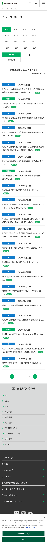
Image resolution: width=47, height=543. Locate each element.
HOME (3, 9)
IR (29, 55)
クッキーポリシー (9, 495)
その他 (7, 444)
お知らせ (11, 59)
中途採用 (8, 417)
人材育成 (8, 422)
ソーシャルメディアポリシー (14, 489)
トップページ (7, 457)
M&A (7, 401)
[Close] (44, 517)
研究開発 (8, 438)
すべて (11, 55)
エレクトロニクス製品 (13, 433)
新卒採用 (8, 411)
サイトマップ (7, 470)
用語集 (5, 464)
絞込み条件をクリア (38, 74)
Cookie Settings (23, 533)
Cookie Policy (30, 527)
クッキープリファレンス (12, 501)
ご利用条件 (7, 476)
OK (23, 539)
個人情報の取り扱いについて (14, 482)
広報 (6, 406)
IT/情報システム (11, 428)
